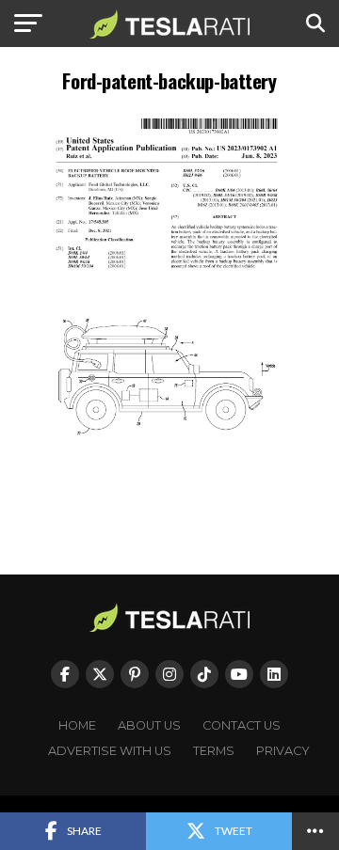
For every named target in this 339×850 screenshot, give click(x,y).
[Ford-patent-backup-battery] (169, 505)
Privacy (283, 751)
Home (77, 725)
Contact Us (241, 725)
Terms (213, 751)
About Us (149, 725)
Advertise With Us (109, 751)
